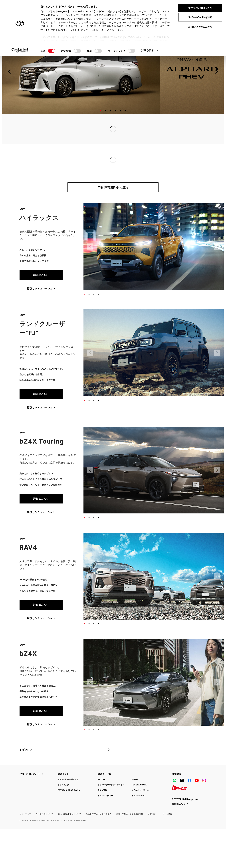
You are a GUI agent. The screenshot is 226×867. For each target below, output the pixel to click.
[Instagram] (204, 768)
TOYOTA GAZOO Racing (69, 778)
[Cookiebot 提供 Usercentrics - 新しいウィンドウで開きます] (19, 50)
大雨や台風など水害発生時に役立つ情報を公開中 (95, 129)
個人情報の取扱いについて (69, 802)
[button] (100, 110)
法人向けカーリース (140, 778)
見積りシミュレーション (41, 276)
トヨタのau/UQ (138, 783)
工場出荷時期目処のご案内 (113, 175)
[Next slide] (216, 71)
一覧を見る (181, 122)
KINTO (135, 767)
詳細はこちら (41, 262)
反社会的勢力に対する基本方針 (129, 802)
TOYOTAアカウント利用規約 (98, 802)
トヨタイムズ (63, 772)
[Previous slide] (9, 71)
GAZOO (101, 767)
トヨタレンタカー (105, 783)
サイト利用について (44, 802)
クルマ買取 (102, 778)
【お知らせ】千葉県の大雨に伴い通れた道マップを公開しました (104, 122)
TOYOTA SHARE (139, 772)
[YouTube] (196, 768)
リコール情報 (166, 802)
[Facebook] (189, 768)
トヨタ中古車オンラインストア (111, 772)
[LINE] (174, 768)
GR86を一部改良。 (78, 147)
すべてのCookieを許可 (200, 7)
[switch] (77, 51)
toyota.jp (65, 11)
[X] (181, 768)
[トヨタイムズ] (179, 775)
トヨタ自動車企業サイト (68, 767)
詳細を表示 (147, 50)
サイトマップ (25, 802)
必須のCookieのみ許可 (200, 26)
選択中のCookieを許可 (200, 17)
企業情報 (152, 802)
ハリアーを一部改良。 (80, 153)
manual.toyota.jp (83, 11)
